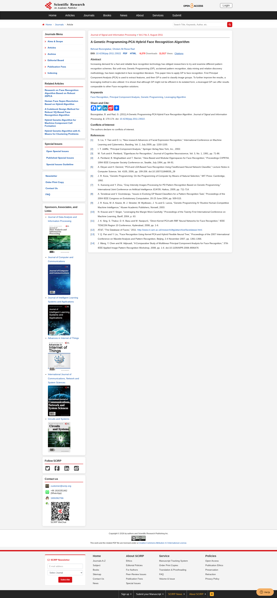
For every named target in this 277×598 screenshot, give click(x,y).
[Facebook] (57, 468)
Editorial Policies (134, 565)
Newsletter (51, 176)
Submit (176, 15)
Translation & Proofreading (172, 569)
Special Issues (133, 583)
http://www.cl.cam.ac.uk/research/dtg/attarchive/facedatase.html (169, 230)
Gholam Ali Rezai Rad (124, 49)
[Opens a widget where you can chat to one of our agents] (265, 592)
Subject (96, 565)
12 (92, 230)
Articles (70, 15)
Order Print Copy (55, 182)
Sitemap (97, 574)
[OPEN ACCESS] (193, 5)
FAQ (48, 194)
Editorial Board (56, 60)
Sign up (125, 594)
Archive (52, 54)
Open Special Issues (57, 151)
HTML (133, 53)
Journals (89, 15)
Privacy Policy (212, 578)
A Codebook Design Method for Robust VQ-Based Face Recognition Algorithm (62, 112)
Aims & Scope (55, 41)
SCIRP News (175, 594)
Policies (210, 556)
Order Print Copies (168, 565)
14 (92, 243)
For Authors (132, 569)
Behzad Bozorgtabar (101, 49)
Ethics (129, 561)
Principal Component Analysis (125, 97)
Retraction (210, 574)
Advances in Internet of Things (63, 338)
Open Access (212, 561)
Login (226, 5)
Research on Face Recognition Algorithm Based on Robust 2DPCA (62, 93)
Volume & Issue (167, 578)
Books (107, 15)
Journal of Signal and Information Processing (113, 35)
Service (164, 556)
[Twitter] (47, 468)
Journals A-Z (99, 561)
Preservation (211, 569)
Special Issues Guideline (59, 164)
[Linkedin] (66, 468)
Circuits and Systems (58, 419)
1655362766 (57, 498)
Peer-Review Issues (136, 574)
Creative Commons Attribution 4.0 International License (162, 543)
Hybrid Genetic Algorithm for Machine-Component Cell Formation (60, 123)
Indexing (52, 73)
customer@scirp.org (61, 486)
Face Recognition (99, 97)
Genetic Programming (152, 97)
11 (92, 221)
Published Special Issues (60, 158)
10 (92, 212)
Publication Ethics (214, 565)
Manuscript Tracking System (173, 561)
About (140, 15)
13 (92, 234)
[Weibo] (76, 468)
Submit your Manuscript (148, 594)
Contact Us (52, 188)
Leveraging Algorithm (175, 97)
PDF (125, 53)
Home (52, 15)
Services (158, 15)
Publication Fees (57, 66)
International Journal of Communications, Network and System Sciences (63, 378)
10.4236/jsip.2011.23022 (108, 53)
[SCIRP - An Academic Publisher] (65, 5)
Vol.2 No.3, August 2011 (151, 35)
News (123, 15)
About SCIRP (135, 556)
